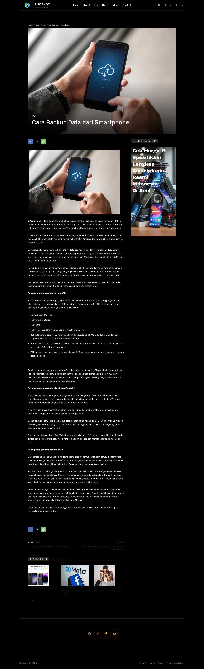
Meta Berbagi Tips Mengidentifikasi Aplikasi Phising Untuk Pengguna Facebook (75, 590)
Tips (37, 25)
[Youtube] (159, 5)
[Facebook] (176, 5)
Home (30, 25)
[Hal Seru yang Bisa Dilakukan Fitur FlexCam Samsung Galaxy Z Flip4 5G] (109, 575)
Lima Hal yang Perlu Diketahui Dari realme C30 (49, 546)
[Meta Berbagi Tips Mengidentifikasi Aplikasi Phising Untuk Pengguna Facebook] (76, 575)
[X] (37, 141)
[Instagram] (165, 5)
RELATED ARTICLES (38, 559)
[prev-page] (29, 599)
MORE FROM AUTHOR (60, 559)
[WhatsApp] (43, 141)
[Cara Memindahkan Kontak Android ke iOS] (43, 575)
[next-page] (34, 599)
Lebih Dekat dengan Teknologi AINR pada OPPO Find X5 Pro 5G (102, 548)
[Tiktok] (170, 5)
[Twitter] (182, 5)
